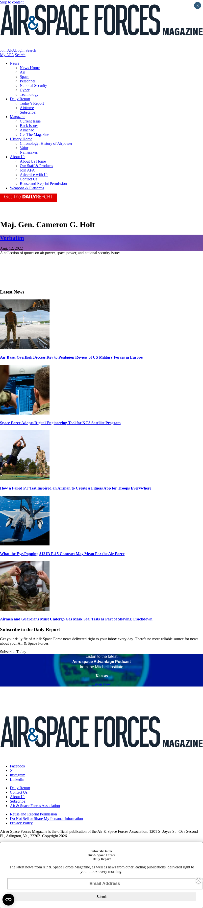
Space (24, 76)
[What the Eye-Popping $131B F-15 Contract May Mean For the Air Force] (25, 544)
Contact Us (28, 179)
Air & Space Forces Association (35, 806)
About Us (17, 157)
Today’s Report (32, 103)
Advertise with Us (34, 174)
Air (22, 72)
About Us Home (33, 161)
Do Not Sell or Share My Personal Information (46, 818)
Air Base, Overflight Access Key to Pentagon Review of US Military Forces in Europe (71, 357)
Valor (24, 148)
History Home (21, 139)
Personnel (27, 81)
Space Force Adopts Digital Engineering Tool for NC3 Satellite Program (60, 423)
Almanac (27, 130)
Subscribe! (28, 112)
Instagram (17, 775)
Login (20, 50)
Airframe (27, 108)
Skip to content (12, 2)
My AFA (7, 55)
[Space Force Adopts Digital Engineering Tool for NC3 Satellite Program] (25, 413)
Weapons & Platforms (27, 188)
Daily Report (20, 99)
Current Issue (30, 121)
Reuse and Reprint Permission (43, 183)
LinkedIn (17, 779)
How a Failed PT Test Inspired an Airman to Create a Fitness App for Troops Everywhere (75, 488)
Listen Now (101, 684)
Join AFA (7, 50)
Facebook (17, 766)
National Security (33, 85)
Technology (29, 94)
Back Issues (29, 125)
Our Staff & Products (36, 166)
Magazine (17, 117)
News (14, 63)
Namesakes (29, 152)
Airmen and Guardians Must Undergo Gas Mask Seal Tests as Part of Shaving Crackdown (76, 619)
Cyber (24, 90)
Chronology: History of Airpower (46, 143)
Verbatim (12, 238)
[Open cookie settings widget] (8, 900)
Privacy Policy (21, 823)
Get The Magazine (34, 134)
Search (30, 50)
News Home (30, 68)
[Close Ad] (198, 880)
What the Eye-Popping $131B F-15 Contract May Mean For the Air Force (62, 554)
